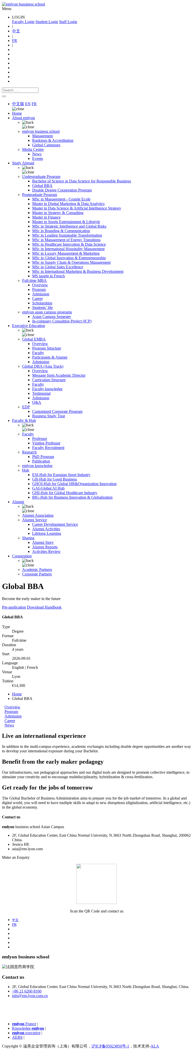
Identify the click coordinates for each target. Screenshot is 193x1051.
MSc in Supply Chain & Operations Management (71, 262)
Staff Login (68, 22)
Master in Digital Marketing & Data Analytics (68, 204)
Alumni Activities (46, 529)
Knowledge (28, 1028)
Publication (41, 461)
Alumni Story (43, 542)
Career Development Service (55, 524)
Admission (40, 294)
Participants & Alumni (49, 357)
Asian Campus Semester (51, 316)
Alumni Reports (45, 547)
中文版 (18, 104)
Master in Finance (46, 217)
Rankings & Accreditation (52, 140)
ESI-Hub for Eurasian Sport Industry (61, 475)
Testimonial (41, 393)
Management (42, 136)
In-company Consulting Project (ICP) (61, 321)
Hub (25, 470)
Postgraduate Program (39, 194)
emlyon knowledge (37, 466)
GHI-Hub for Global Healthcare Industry (64, 493)
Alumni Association (38, 515)
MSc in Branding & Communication (61, 231)
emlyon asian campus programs (47, 312)
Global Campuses (46, 145)
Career (37, 298)
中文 (16, 31)
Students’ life (42, 307)
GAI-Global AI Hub (48, 488)
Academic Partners (37, 569)
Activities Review (46, 551)
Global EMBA (34, 339)
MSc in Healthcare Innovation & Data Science (69, 244)
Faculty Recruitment (48, 447)
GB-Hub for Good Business (54, 479)
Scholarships (42, 303)
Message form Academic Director (58, 375)
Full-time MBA (34, 280)
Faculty (38, 353)
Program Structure (46, 348)
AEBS (17, 1037)
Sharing (28, 538)
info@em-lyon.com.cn (30, 996)
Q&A (36, 402)
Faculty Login (23, 22)
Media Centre (33, 149)
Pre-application (14, 607)
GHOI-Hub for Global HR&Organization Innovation (74, 484)
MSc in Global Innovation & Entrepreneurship (69, 258)
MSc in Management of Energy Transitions (66, 240)
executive (26, 1033)
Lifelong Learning (46, 533)
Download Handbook (44, 607)
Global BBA (42, 185)
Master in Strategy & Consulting (57, 213)
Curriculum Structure (49, 380)
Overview (40, 285)
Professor (39, 438)
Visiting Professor (46, 443)
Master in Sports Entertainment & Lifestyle (66, 222)
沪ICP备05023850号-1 (110, 1046)
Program (39, 289)
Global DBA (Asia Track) (42, 366)
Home (17, 113)
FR (14, 40)
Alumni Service (34, 520)
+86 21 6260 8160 (26, 991)
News (36, 154)
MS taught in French (48, 276)
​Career (10, 720)
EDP (26, 407)
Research (29, 452)
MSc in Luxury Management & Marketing (66, 253)
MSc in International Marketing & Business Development (77, 271)
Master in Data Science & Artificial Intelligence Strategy (76, 208)
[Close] (4, 96)
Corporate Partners (37, 574)
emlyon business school (41, 131)
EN (28, 104)
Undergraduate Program (41, 176)
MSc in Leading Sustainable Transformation (67, 235)
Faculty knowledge (47, 389)
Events (37, 158)
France (24, 1024)
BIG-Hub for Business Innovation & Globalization (72, 497)
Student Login (46, 22)
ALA (155, 1046)
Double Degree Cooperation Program (62, 190)
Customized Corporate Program (57, 411)
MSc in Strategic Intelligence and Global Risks (69, 226)
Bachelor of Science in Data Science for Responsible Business (81, 181)
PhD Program (43, 456)
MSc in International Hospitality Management (68, 249)
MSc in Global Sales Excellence (57, 267)
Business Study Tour (48, 416)
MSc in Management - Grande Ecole (61, 199)
